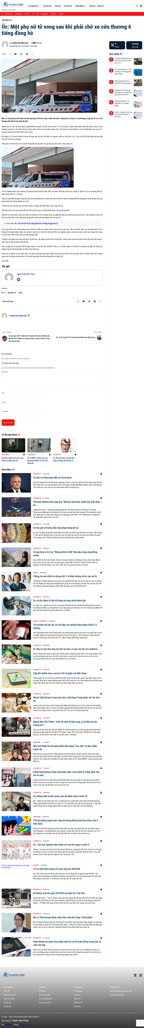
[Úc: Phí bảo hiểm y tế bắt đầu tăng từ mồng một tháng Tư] (65, 445)
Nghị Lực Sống (9, 999)
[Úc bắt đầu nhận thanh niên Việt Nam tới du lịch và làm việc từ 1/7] (138, 61)
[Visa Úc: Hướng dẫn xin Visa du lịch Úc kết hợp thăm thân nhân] (138, 115)
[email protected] (25, 1025)
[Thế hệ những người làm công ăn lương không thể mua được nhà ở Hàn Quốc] (16, 825)
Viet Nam (53, 14)
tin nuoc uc (8, 14)
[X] (117, 45)
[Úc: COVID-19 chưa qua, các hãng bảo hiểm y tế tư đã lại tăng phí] (39, 445)
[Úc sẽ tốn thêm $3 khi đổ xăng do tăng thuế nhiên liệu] (16, 605)
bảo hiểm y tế (12, 293)
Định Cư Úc (78, 1002)
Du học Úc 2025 (44, 995)
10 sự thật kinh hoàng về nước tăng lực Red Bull (56, 869)
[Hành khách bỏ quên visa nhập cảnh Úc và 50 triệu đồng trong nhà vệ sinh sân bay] (16, 947)
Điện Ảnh (77, 999)
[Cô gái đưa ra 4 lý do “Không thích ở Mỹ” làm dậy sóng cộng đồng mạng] (16, 557)
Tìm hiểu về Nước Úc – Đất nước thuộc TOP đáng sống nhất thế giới (123, 72)
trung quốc (18, 14)
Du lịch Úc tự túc (45, 1002)
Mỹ (38, 14)
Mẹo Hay (36, 865)
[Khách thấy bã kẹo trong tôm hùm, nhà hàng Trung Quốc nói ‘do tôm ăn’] (16, 702)
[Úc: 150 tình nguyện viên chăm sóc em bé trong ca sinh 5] (16, 850)
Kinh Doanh (8, 987)
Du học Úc (48, 6)
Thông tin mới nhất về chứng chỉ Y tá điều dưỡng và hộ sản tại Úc (65, 576)
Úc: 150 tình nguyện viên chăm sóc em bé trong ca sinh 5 (61, 844)
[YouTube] (134, 45)
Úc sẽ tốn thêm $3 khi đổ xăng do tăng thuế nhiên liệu (59, 600)
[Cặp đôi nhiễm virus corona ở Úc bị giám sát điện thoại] (16, 678)
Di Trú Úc (42, 991)
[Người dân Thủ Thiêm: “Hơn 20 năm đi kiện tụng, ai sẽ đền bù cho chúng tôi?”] (16, 727)
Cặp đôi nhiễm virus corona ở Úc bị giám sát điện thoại (60, 673)
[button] (21, 54)
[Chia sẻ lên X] (10, 54)
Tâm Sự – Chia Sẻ (96, 6)
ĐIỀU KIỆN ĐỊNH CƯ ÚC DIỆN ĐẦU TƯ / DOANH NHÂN (122, 103)
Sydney (35, 621)
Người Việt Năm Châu (20, 43)
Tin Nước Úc (33, 6)
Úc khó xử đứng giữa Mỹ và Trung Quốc (52, 477)
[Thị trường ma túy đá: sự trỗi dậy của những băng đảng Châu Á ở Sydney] (16, 630)
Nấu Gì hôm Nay (10, 995)
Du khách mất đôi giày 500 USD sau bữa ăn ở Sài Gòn (59, 893)
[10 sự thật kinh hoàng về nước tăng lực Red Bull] (16, 874)
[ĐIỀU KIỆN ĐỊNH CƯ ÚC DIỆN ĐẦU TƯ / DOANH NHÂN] (138, 104)
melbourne (44, 14)
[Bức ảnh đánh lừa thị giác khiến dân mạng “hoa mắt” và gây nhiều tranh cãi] (16, 751)
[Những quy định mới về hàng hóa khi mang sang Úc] (138, 82)
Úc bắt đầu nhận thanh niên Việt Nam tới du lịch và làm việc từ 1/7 (123, 61)
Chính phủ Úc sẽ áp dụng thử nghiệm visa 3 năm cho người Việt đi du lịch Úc (123, 92)
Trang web (5, 411)
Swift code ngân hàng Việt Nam (120, 991)
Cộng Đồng (79, 6)
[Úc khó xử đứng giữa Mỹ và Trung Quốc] (16, 483)
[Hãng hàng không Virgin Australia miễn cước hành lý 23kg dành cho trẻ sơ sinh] (16, 777)
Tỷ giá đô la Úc (114, 987)
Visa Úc (58, 6)
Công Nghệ (78, 991)
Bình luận (5, 372)
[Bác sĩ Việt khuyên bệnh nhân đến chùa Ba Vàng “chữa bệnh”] (16, 922)
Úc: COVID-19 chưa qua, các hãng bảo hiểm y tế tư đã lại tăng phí (37, 460)
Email (4, 402)
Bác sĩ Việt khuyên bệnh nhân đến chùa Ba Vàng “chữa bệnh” (63, 917)
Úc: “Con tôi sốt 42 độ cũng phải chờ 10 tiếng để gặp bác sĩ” (36, 223)
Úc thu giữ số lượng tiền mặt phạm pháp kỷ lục (56, 527)
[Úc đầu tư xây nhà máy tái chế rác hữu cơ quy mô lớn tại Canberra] (16, 654)
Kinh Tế (6, 991)
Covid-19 (27, 14)
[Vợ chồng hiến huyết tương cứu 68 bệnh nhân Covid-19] (16, 801)
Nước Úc (42, 987)
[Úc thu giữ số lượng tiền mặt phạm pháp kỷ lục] (16, 533)
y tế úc (20, 293)
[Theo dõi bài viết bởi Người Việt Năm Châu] (5, 44)
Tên (3, 393)
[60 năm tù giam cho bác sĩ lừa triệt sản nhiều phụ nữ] (13, 445)
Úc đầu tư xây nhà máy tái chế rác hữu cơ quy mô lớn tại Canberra (65, 649)
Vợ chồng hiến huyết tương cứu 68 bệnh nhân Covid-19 (60, 796)
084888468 (9, 1025)
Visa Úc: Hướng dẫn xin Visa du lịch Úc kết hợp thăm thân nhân (123, 114)
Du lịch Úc (68, 6)
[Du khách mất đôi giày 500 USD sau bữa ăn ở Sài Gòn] (16, 898)
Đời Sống (77, 1006)
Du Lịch (77, 995)
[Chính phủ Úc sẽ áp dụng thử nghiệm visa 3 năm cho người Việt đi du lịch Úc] (138, 93)
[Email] (15, 54)
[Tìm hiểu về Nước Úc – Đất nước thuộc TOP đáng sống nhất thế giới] (138, 72)
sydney (61, 14)
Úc (33, 14)
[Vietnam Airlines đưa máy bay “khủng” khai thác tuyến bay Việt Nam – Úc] (16, 507)
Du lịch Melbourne (45, 999)
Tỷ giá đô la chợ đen (116, 995)
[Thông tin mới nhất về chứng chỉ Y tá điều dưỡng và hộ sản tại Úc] (16, 581)
